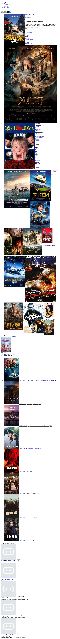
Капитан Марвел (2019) (7, 635)
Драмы (37, 126)
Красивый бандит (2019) (7, 579)
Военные (27, 42)
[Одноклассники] (4, 12)
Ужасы (26, 36)
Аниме (37, 139)
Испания (37, 160)
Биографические (29, 43)
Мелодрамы (38, 129)
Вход (5, 3)
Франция (37, 163)
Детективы (38, 125)
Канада (37, 162)
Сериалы (37, 140)
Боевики (27, 40)
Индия (37, 164)
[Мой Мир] (10, 12)
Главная (6, 6)
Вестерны (37, 123)
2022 (36, 151)
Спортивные (38, 134)
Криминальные (29, 39)
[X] (8, 12)
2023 (36, 149)
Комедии (37, 127)
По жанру (6, 7)
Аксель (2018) (4, 597)
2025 (36, 147)
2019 (36, 155)
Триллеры (27, 38)
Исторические (28, 32)
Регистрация (7, 4)
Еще (5, 9)
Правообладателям (21, 637)
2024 (36, 148)
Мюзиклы (37, 130)
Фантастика (28, 34)
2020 (36, 154)
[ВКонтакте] (1, 12)
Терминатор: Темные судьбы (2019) (10, 560)
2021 (36, 152)
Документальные (39, 136)
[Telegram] (6, 12)
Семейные (38, 133)
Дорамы (53, 171)
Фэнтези (27, 35)
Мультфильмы (39, 137)
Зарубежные (54, 170)
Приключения (38, 132)
